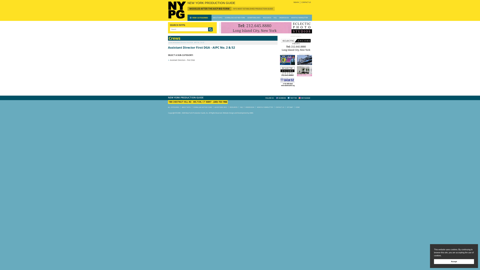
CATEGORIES (200, 17)
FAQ (275, 18)
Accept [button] (454, 261)
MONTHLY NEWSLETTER (299, 18)
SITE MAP (290, 107)
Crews (171, 42)
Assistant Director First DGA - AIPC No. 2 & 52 (189, 42)
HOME (298, 107)
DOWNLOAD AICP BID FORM (235, 18)
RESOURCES (267, 18)
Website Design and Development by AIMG (238, 113)
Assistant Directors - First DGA (182, 60)
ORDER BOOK (284, 18)
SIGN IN (296, 2)
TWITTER (293, 98)
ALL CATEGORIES (173, 107)
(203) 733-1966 (220, 101)
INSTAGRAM (305, 98)
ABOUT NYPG (217, 18)
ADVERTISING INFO (253, 18)
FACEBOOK (282, 98)
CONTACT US (306, 2)
